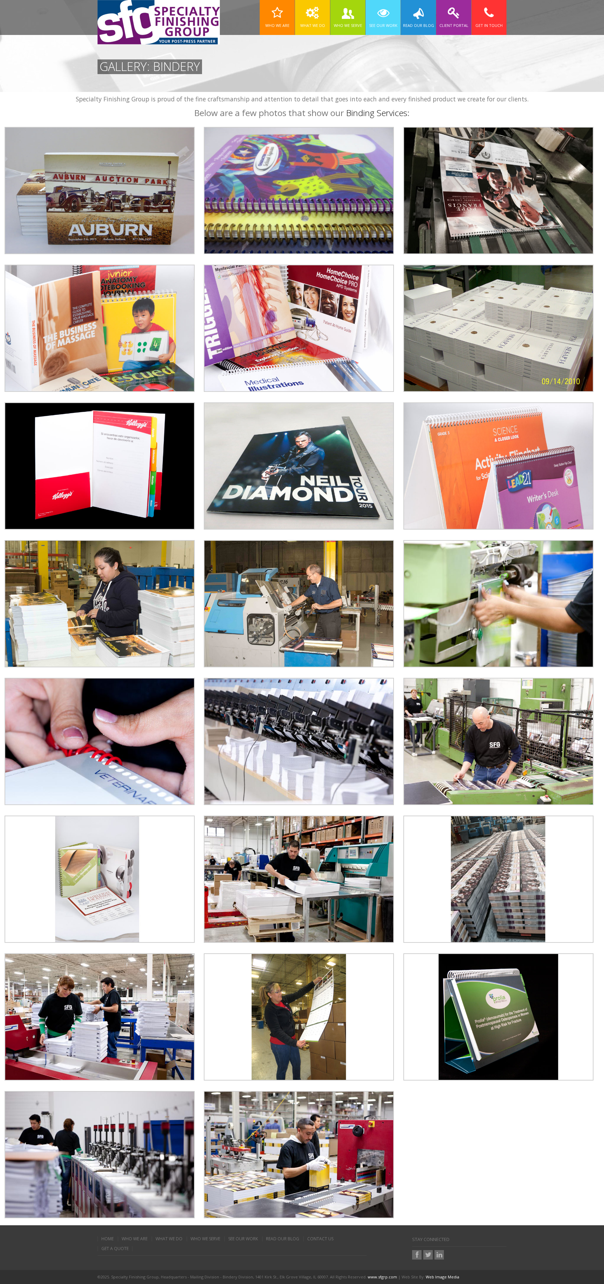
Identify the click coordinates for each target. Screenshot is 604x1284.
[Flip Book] (498, 1016)
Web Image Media (442, 1276)
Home (107, 1238)
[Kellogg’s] (100, 465)
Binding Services (376, 113)
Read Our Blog (282, 1238)
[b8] (498, 741)
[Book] (100, 190)
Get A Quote (115, 1248)
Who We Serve (205, 1238)
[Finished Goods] (498, 327)
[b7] (299, 741)
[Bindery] (498, 190)
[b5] (498, 603)
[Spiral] (299, 190)
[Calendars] (299, 1016)
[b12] (299, 1154)
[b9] (299, 878)
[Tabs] (100, 878)
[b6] (100, 741)
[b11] (100, 1154)
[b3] (299, 603)
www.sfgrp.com (382, 1276)
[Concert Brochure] (299, 465)
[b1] (100, 603)
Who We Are (135, 1238)
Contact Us (320, 1238)
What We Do (169, 1238)
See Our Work (243, 1238)
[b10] (100, 1016)
